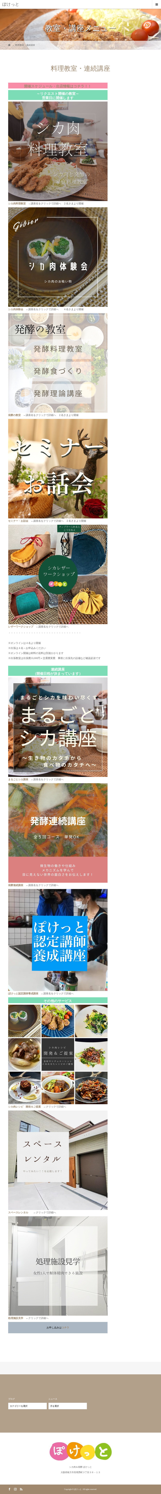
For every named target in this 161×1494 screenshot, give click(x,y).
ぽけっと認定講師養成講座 (23, 993)
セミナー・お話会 (18, 521)
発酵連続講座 (15, 885)
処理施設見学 (15, 1318)
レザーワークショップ (20, 626)
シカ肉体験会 (15, 309)
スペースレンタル (18, 1212)
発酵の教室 (14, 415)
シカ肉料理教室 (17, 203)
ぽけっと (10, 4)
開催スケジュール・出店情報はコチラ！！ (57, 86)
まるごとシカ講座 (18, 779)
